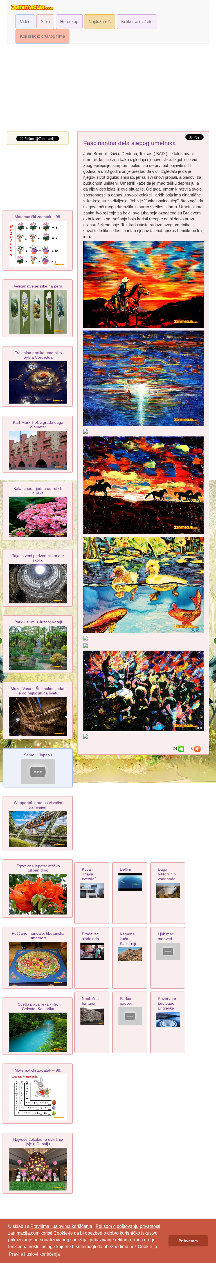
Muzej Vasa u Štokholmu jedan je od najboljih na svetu (38, 690)
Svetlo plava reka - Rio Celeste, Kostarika (38, 1006)
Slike (45, 21)
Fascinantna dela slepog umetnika (129, 143)
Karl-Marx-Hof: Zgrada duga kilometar (38, 424)
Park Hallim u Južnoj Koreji (38, 622)
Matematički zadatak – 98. (38, 1070)
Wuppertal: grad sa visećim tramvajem (38, 804)
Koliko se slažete (136, 21)
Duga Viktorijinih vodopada (167, 874)
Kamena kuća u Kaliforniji (128, 939)
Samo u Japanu (38, 755)
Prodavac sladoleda (90, 936)
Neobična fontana (90, 1001)
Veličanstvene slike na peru (38, 286)
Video (25, 21)
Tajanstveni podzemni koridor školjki (38, 557)
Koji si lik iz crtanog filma (42, 36)
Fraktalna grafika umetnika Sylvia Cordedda (38, 354)
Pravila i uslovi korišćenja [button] (34, 1254)
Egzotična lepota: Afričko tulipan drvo (38, 868)
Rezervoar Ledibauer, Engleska (167, 1003)
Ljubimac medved (166, 936)
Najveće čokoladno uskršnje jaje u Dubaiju (38, 1141)
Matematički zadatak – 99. (38, 216)
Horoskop (69, 21)
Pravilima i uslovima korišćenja (61, 1226)
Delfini (125, 869)
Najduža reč (100, 21)
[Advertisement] (108, 88)
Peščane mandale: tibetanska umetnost (38, 935)
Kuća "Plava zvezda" (89, 874)
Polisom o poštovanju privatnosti (128, 1226)
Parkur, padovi (126, 1001)
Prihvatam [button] (188, 1241)
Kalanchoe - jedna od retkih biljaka (38, 490)
